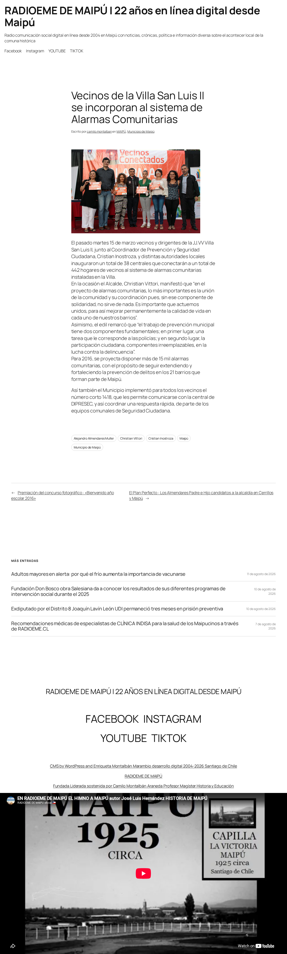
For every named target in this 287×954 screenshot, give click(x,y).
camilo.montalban (99, 131)
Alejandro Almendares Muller (94, 438)
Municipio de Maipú (140, 131)
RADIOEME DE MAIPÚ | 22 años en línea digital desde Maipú (132, 16)
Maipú (184, 438)
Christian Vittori (131, 438)
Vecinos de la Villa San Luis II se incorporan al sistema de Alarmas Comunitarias (137, 107)
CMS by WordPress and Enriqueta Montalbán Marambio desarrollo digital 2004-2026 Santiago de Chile (143, 766)
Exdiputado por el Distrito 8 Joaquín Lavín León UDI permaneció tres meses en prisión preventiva (117, 608)
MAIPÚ (121, 131)
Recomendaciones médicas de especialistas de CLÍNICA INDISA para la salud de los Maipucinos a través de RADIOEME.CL (124, 626)
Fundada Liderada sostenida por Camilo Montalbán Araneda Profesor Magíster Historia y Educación (143, 785)
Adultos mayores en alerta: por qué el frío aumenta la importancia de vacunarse (98, 574)
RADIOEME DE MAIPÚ (143, 776)
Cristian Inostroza (160, 438)
